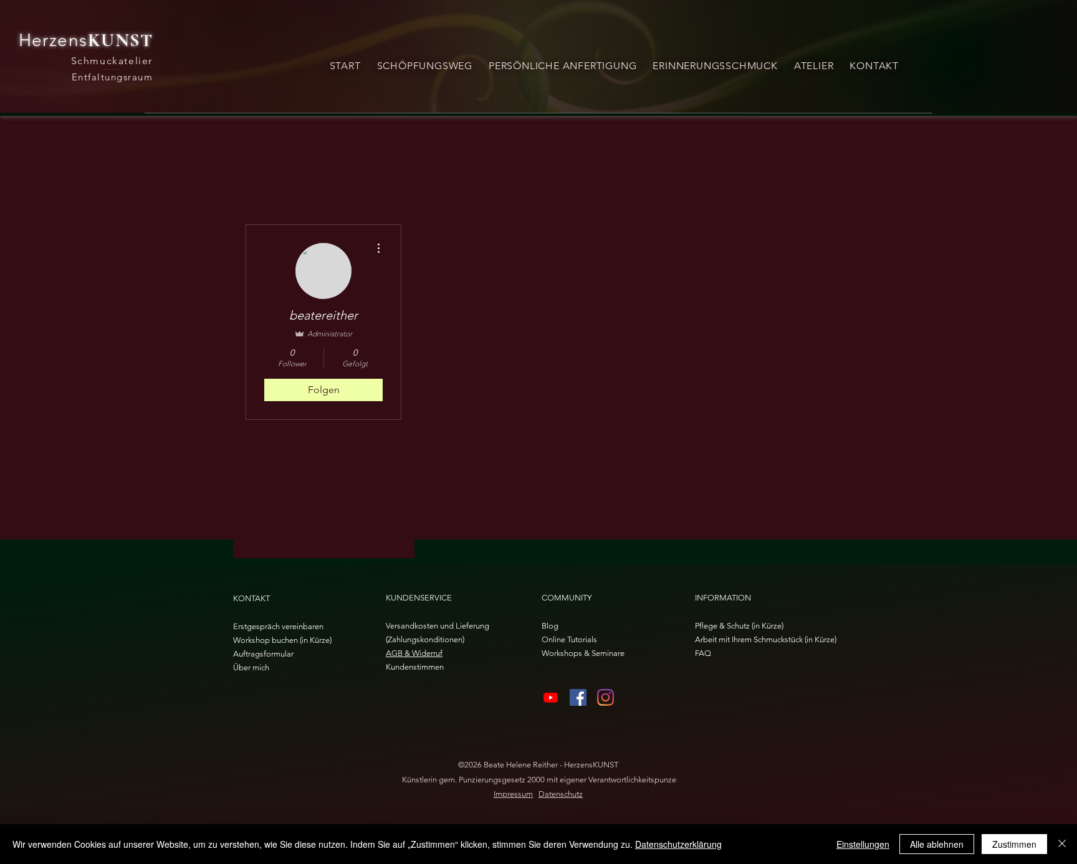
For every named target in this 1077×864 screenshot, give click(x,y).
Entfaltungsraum (112, 77)
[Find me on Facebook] (578, 697)
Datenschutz (560, 794)
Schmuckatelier (112, 61)
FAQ (703, 653)
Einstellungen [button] (862, 844)
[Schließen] (1062, 844)
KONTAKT (251, 598)
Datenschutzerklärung (678, 844)
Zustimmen (1014, 844)
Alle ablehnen (937, 844)
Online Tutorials (569, 639)
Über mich (251, 667)
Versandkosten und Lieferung (437, 625)
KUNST (120, 40)
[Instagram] (605, 697)
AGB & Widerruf (414, 653)
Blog (550, 625)
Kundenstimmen (415, 667)
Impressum (513, 794)
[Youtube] (550, 697)
